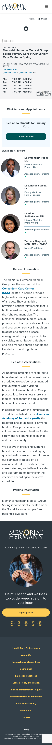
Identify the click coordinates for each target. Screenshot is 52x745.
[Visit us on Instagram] (40, 623)
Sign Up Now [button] (26, 612)
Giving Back (26, 668)
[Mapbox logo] (7, 41)
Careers (26, 717)
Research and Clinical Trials (26, 662)
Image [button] (44, 19)
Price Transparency (26, 703)
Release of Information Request (26, 689)
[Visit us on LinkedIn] (12, 623)
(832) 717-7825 (9, 72)
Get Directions (10, 69)
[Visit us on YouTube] (26, 623)
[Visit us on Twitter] (33, 623)
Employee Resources (26, 675)
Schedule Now (26, 136)
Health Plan (26, 710)
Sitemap (26, 730)
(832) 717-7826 (25, 72)
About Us (26, 655)
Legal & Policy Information (26, 682)
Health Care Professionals (26, 648)
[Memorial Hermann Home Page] (14, 6)
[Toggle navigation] (46, 6)
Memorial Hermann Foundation (26, 696)
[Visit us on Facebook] (19, 623)
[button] (29, 168)
